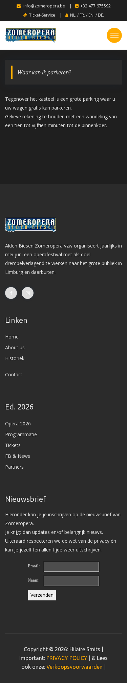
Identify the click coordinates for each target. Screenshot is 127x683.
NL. (73, 15)
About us (15, 347)
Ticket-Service (42, 15)
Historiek (14, 358)
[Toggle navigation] (114, 35)
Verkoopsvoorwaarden (74, 667)
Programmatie (21, 434)
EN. (91, 15)
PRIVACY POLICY (66, 658)
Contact (13, 374)
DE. (101, 15)
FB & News (17, 456)
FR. (82, 15)
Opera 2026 (18, 423)
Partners (14, 467)
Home (12, 336)
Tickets (13, 445)
